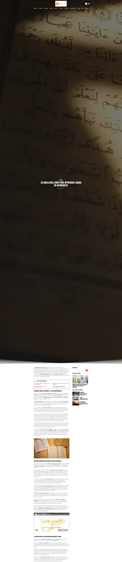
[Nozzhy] (61, 4)
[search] (86, 4)
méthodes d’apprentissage (45, 374)
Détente (61, 180)
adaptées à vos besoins (58, 374)
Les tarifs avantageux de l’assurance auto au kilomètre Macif (84, 404)
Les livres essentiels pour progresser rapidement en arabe (41, 386)
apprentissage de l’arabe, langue (40, 367)
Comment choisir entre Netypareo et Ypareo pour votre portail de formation (79, 386)
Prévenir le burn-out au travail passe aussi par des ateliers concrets (83, 394)
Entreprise (75, 375)
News (81, 397)
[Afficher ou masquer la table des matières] (57, 381)
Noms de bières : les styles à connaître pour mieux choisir (84, 399)
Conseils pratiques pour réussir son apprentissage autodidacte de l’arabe (59, 386)
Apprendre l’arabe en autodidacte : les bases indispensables (42, 384)
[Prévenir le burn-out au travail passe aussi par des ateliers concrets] (75, 394)
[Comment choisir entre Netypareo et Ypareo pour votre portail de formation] (80, 379)
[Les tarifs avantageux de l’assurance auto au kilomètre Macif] (75, 403)
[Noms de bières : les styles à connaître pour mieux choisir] (75, 398)
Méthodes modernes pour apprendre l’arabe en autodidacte (60, 384)
